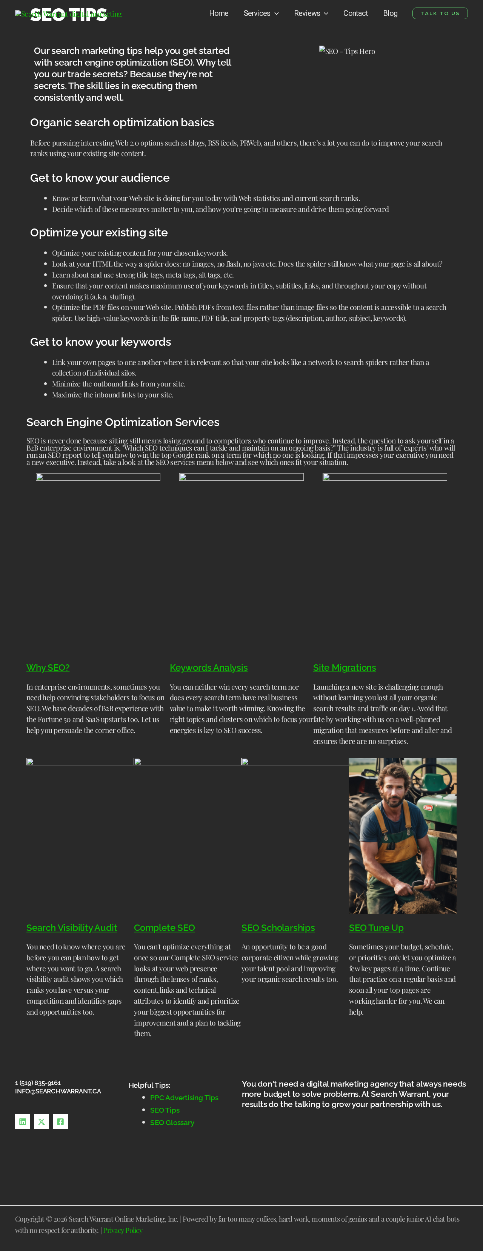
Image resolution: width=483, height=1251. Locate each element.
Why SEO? (47, 667)
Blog (390, 13)
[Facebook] (60, 1121)
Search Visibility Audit (71, 927)
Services (257, 13)
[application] (275, 13)
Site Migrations (344, 667)
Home (219, 13)
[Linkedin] (22, 1121)
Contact (355, 13)
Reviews (307, 13)
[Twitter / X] (41, 1121)
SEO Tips (165, 1110)
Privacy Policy (122, 1230)
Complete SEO (164, 927)
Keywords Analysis (209, 667)
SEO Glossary (172, 1122)
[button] (440, 13)
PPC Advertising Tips (184, 1097)
